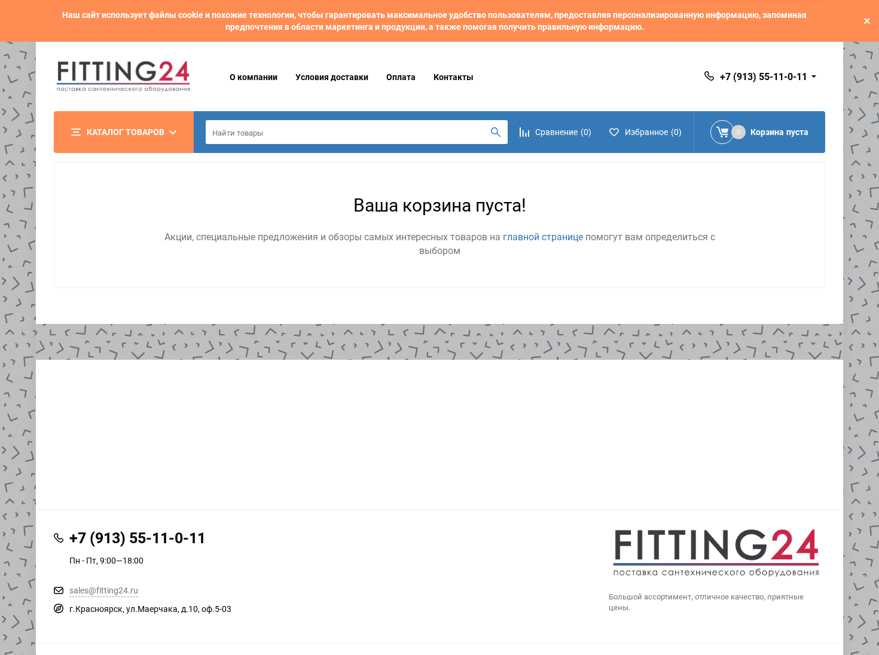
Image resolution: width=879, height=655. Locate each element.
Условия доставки (331, 76)
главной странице (544, 236)
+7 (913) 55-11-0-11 (763, 76)
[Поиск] (496, 132)
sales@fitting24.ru (103, 590)
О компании (253, 76)
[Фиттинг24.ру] (717, 553)
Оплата (401, 76)
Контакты (454, 76)
